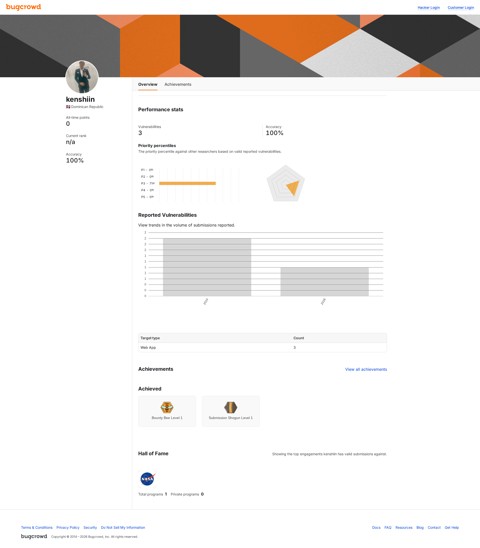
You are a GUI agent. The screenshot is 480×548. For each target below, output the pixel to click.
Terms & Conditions (36, 527)
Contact (434, 527)
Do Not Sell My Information (123, 527)
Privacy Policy (68, 527)
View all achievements (366, 369)
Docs (376, 527)
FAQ (388, 527)
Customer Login (461, 7)
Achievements (178, 84)
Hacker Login (429, 7)
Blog (420, 527)
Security (90, 527)
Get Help (452, 527)
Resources (404, 527)
